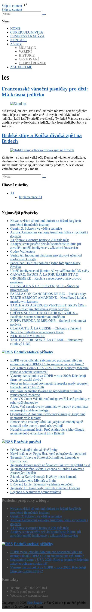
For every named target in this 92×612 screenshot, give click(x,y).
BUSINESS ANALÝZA (27, 36)
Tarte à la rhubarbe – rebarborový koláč (37, 332)
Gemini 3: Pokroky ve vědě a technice (36, 228)
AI (12, 193)
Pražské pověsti (27, 441)
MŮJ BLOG (27, 48)
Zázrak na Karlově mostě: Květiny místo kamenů (43, 476)
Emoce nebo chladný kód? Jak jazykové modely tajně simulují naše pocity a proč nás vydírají (46, 423)
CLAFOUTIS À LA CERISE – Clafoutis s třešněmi (45, 328)
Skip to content (12, 5)
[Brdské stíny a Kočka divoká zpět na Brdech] (42, 150)
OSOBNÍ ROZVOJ (32, 63)
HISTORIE (27, 55)
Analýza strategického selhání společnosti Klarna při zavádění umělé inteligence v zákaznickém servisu (45, 245)
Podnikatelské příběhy (33, 544)
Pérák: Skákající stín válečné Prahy (34, 450)
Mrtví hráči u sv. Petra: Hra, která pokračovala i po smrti (48, 453)
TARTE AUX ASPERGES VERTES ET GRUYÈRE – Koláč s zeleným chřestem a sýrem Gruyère (48, 307)
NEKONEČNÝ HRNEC (27, 336)
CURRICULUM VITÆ (26, 32)
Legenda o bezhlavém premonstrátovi (35, 492)
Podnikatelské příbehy (33, 352)
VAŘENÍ (25, 51)
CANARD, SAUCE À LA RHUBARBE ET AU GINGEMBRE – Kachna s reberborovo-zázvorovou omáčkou (45, 278)
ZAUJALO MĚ (21, 67)
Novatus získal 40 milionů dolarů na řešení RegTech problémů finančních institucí (45, 222)
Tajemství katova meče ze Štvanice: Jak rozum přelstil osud (50, 465)
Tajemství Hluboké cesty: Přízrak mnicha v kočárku (45, 488)
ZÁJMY (16, 44)
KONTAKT (18, 40)
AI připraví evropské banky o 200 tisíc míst (39, 240)
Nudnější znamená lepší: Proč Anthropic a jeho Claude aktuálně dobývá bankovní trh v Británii (47, 431)
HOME (15, 28)
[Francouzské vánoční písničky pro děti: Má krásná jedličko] (18, 103)
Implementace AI (30, 197)
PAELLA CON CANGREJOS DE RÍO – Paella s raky (48, 294)
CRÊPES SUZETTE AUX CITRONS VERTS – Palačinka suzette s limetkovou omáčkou (44, 315)
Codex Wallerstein (22, 251)
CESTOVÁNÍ (29, 59)
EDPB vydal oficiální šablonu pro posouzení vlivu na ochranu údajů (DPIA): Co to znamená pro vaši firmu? (47, 362)
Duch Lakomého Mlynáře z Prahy (33, 480)
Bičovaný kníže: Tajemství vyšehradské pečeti (41, 484)
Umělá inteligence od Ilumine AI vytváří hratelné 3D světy (49, 270)
